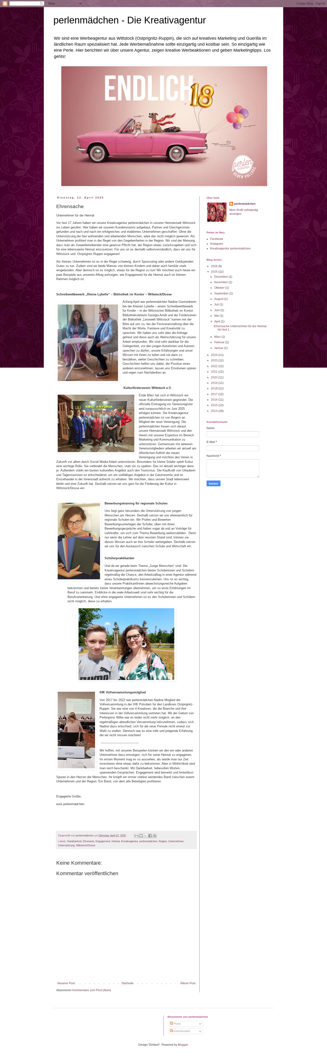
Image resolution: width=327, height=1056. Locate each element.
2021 (214, 371)
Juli (217, 304)
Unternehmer (175, 841)
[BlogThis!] (141, 835)
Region (163, 841)
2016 (214, 399)
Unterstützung (66, 845)
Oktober (219, 287)
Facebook (216, 239)
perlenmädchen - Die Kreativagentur (129, 20)
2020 (214, 377)
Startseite (127, 983)
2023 (214, 360)
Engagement (103, 841)
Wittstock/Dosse (85, 845)
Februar (219, 342)
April (217, 321)
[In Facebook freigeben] (150, 835)
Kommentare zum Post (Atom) (91, 990)
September (221, 293)
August (219, 299)
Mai (217, 315)
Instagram (216, 243)
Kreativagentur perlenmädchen (230, 248)
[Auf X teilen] (145, 835)
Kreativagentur (129, 841)
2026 (214, 266)
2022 (214, 366)
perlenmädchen (148, 841)
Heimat (116, 841)
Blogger (183, 1044)
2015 (214, 405)
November (221, 282)
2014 (214, 411)
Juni (217, 310)
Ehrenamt (88, 841)
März (217, 336)
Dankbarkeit (74, 841)
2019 (214, 383)
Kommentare (181, 1031)
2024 (214, 355)
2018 (214, 388)
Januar (219, 348)
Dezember (221, 276)
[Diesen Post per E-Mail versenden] (136, 835)
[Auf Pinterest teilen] (154, 835)
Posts (177, 1023)
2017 (214, 394)
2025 (214, 271)
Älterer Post (187, 983)
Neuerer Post (66, 983)
